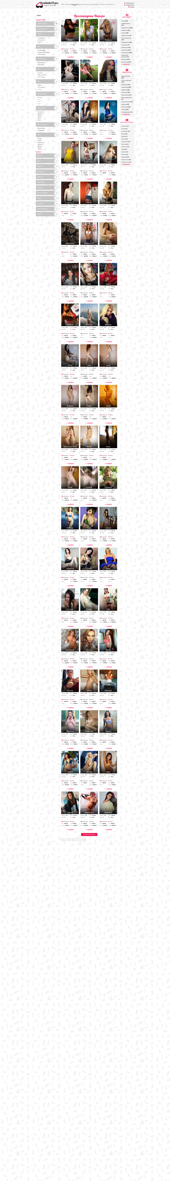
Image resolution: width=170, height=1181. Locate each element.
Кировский (125, 89)
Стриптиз (40, 177)
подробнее (71, 57)
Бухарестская (126, 35)
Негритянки (40, 142)
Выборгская (125, 47)
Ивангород (124, 144)
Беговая (124, 33)
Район (63, 4)
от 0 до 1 (40, 97)
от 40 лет (40, 42)
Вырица (124, 136)
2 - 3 (39, 99)
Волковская (125, 45)
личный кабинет (130, 5)
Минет (39, 166)
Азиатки (40, 140)
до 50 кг (40, 85)
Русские (40, 138)
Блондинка (40, 112)
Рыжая (39, 118)
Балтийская (125, 30)
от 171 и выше (41, 77)
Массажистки (84, 4)
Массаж (39, 155)
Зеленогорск (125, 141)
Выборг (124, 134)
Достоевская (126, 62)
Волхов (124, 128)
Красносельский (127, 101)
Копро (39, 198)
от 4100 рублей (41, 54)
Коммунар (125, 157)
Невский (125, 109)
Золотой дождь (42, 193)
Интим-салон (41, 64)
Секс (38, 161)
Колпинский (125, 92)
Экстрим (40, 203)
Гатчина (124, 139)
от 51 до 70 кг (41, 87)
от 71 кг (39, 89)
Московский (126, 107)
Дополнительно (42, 209)
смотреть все (126, 64)
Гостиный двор (126, 52)
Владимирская (126, 42)
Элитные (102, 4)
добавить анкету (130, 3)
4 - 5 (39, 101)
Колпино (124, 154)
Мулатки (40, 146)
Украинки (40, 144)
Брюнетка (40, 114)
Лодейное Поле (126, 162)
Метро (67, 4)
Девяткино (125, 59)
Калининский (126, 87)
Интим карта (110, 4)
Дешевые (96, 4)
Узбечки (40, 148)
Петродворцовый (126, 112)
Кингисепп (125, 146)
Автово (124, 21)
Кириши (124, 149)
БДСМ (91, 4)
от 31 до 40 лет (41, 40)
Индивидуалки (41, 62)
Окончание (40, 171)
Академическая (126, 27)
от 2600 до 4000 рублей (44, 52)
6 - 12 (39, 103)
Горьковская (126, 50)
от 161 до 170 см (42, 75)
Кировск (124, 152)
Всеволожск (125, 131)
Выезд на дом (41, 128)
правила (132, 7)
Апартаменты (41, 130)
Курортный (125, 104)
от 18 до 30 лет (41, 38)
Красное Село (126, 159)
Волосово (125, 126)
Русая (39, 120)
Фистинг (40, 187)
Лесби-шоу (41, 182)
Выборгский (125, 84)
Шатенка (40, 116)
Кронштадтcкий (126, 95)
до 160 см (40, 73)
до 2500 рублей (42, 50)
